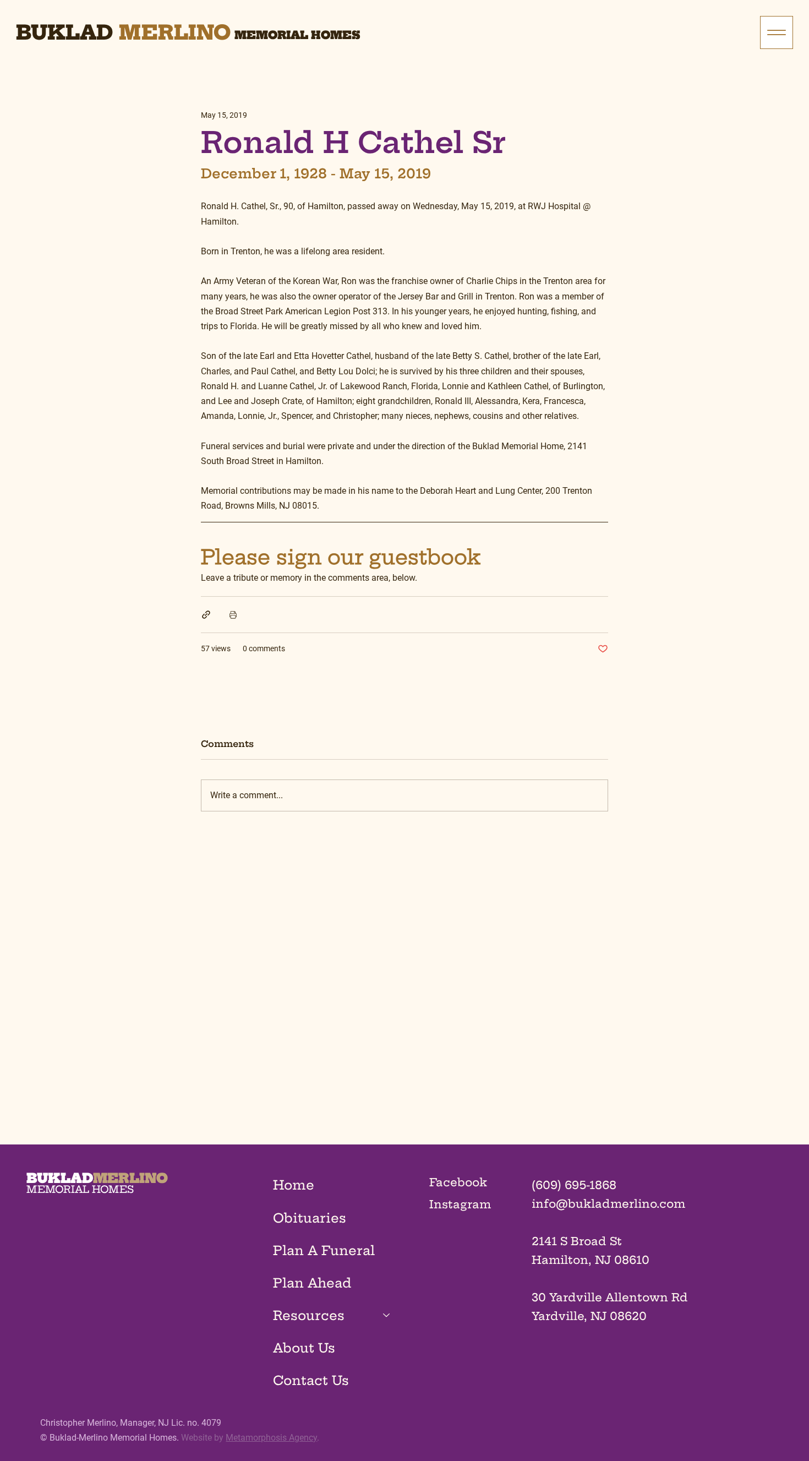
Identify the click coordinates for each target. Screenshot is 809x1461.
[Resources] (387, 1315)
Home (293, 1185)
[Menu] (776, 32)
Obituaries (309, 1218)
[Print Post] (233, 614)
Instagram (460, 1204)
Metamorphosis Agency (271, 1437)
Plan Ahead (312, 1283)
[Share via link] (206, 614)
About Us (304, 1348)
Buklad (64, 32)
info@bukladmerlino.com (608, 1204)
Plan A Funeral (324, 1250)
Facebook (458, 1182)
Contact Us (311, 1380)
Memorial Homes (297, 35)
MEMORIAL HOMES (80, 1189)
